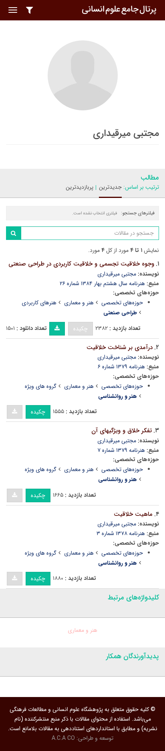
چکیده (80, 328)
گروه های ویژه (40, 386)
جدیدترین (110, 187)
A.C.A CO (63, 738)
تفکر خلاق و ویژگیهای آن (121, 430)
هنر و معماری (79, 302)
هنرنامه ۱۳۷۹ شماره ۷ (121, 450)
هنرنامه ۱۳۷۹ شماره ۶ (121, 366)
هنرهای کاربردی (39, 302)
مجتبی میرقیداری (116, 274)
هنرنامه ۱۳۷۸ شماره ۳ (121, 533)
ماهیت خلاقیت (133, 514)
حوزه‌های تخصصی (122, 302)
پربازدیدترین (79, 187)
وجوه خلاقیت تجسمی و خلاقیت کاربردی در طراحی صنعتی (81, 264)
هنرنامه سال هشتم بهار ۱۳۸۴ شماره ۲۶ (102, 283)
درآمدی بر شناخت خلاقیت (120, 347)
